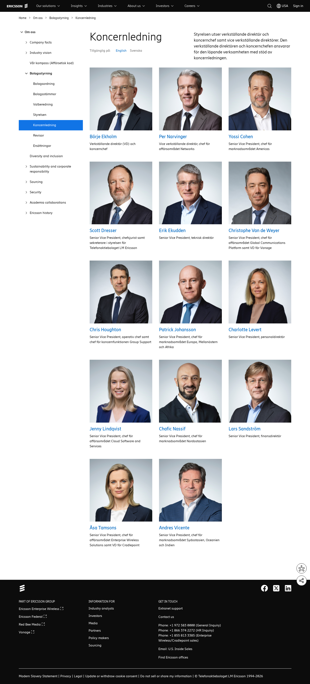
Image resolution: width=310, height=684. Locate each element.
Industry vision (40, 53)
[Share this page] (302, 581)
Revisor (38, 135)
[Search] (269, 6)
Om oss (30, 32)
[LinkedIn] (288, 588)
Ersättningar (42, 146)
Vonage (25, 632)
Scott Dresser (103, 230)
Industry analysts (101, 608)
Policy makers (99, 638)
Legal (78, 676)
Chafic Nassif (172, 429)
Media (93, 623)
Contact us (166, 617)
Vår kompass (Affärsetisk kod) (52, 63)
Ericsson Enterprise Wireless (39, 609)
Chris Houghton (105, 330)
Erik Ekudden (172, 230)
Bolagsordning (44, 84)
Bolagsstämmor (44, 94)
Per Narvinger (173, 136)
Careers (190, 6)
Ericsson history (41, 213)
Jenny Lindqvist (105, 429)
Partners (95, 631)
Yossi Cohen (241, 136)
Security (35, 192)
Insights (77, 6)
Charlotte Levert (245, 330)
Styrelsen (39, 115)
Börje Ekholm (103, 136)
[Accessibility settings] (302, 568)
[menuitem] (48, 6)
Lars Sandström (244, 429)
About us (134, 6)
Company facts (41, 42)
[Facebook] (264, 588)
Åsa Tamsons (103, 528)
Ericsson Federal (31, 617)
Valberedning (43, 104)
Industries (105, 6)
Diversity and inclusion (46, 156)
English (121, 51)
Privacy (65, 676)
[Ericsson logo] (17, 6)
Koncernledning (44, 125)
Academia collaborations (48, 202)
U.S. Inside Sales (180, 649)
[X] (276, 588)
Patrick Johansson (177, 330)
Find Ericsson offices (173, 657)
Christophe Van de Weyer (254, 230)
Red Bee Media (30, 624)
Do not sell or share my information (166, 676)
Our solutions (46, 6)
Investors (162, 6)
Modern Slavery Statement (38, 676)
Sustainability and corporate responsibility (50, 168)
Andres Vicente (174, 528)
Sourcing (36, 182)
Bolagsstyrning (41, 73)
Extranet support (170, 608)
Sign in (298, 6)
